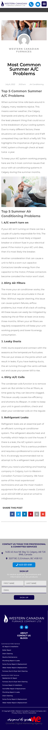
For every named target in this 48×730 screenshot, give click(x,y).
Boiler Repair (6, 650)
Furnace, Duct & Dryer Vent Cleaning (14, 671)
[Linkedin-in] (26, 627)
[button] (44, 3)
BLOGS (24, 638)
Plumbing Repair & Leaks (11, 660)
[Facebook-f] (21, 627)
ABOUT (24, 633)
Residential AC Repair (9, 678)
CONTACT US (24, 635)
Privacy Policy (17, 713)
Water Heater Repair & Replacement (14, 668)
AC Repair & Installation (10, 646)
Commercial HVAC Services (10, 644)
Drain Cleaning (7, 653)
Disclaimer (32, 713)
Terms (25, 713)
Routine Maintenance (9, 657)
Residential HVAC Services (10, 675)
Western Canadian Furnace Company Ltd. (30, 711)
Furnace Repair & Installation (12, 685)
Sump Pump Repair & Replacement (14, 664)
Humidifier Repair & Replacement (13, 689)
